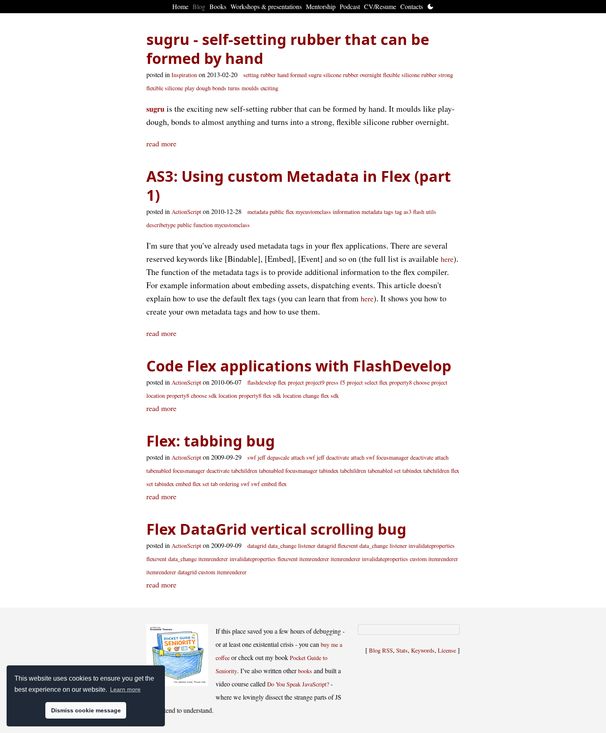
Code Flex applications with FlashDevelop (298, 366)
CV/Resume (380, 6)
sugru (315, 75)
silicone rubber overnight (352, 75)
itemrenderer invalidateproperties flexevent (248, 559)
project (296, 382)
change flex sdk (321, 395)
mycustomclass (313, 212)
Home (180, 6)
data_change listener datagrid (302, 546)
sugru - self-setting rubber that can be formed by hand (287, 48)
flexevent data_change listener (372, 546)
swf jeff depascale (268, 457)
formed (298, 75)
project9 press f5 (325, 382)
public (277, 212)
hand (283, 75)
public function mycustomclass (213, 225)
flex (290, 212)
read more (161, 143)
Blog (199, 6)
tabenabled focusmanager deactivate (188, 471)
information (346, 212)
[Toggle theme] (430, 6)
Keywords (423, 650)
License (447, 650)
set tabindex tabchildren (421, 471)
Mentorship (321, 6)
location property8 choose (176, 395)
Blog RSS (381, 650)
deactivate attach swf (350, 457)
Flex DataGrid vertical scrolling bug (276, 529)
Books (217, 6)
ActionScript (186, 212)
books (305, 671)
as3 (407, 212)
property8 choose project (418, 382)
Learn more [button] (125, 689)
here (447, 259)
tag (398, 212)
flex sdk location (282, 395)
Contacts (411, 6)
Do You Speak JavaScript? (298, 684)
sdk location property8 (235, 395)
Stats (402, 650)
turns (234, 88)
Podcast (350, 6)
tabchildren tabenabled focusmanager (274, 471)
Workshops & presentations (266, 6)
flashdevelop (261, 382)
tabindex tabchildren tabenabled (355, 471)
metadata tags (377, 212)
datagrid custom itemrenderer (212, 572)
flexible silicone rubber (410, 75)
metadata (257, 212)
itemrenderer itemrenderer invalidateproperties (353, 559)
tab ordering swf (230, 484)
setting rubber (259, 75)
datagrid (256, 546)
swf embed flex (269, 484)
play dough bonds (205, 88)
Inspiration (184, 75)
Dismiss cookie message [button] (86, 710)
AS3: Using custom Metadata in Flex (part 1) (298, 185)
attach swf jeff (307, 457)
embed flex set (192, 484)
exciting (269, 88)
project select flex (367, 382)
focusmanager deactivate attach (412, 457)
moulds (250, 88)
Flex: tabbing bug (210, 441)
